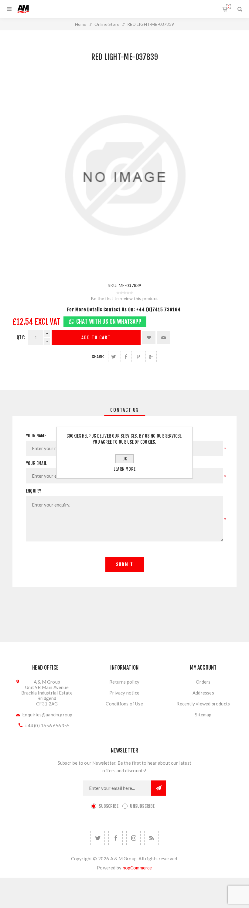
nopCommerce (137, 867)
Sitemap (203, 714)
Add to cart (96, 337)
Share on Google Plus (151, 356)
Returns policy (124, 681)
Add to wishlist (148, 337)
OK (124, 458)
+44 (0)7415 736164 (158, 309)
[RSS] (151, 838)
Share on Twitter (113, 356)
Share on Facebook (126, 356)
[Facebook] (115, 838)
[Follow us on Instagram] (133, 838)
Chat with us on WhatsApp (108, 321)
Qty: (21, 337)
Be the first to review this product (124, 298)
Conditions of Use (124, 703)
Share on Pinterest (138, 356)
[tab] (124, 410)
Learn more (124, 469)
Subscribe (108, 806)
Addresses (203, 692)
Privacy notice (124, 692)
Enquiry (33, 491)
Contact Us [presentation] (124, 410)
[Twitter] (97, 838)
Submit (124, 564)
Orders (203, 681)
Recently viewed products (203, 703)
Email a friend (163, 337)
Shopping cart (228, 6)
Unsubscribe (142, 806)
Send (158, 788)
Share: (98, 357)
